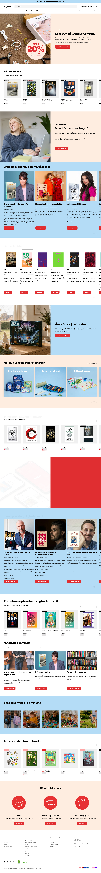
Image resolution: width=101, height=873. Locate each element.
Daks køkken (82, 630)
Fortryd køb (27, 855)
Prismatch (27, 844)
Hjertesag (6, 842)
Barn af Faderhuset (46, 99)
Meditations (82, 444)
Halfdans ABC (82, 768)
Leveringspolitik (38, 868)
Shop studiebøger (62, 148)
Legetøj (41, 10)
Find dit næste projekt (63, 46)
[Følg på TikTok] (13, 862)
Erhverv (95, 10)
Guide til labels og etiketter (30, 842)
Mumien (5, 630)
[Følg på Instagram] (7, 862)
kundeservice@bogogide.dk (82, 843)
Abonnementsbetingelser (55, 837)
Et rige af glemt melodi (65, 630)
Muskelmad (63, 99)
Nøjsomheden (26, 99)
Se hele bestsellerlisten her (27, 248)
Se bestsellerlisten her (74, 688)
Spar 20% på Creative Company (50, 1)
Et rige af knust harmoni (28, 630)
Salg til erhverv (28, 848)
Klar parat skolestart (46, 768)
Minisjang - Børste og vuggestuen (68, 768)
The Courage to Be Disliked (28, 444)
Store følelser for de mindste (29, 768)
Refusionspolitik (22, 868)
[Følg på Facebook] (4, 862)
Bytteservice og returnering (31, 846)
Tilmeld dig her (18, 823)
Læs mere (8, 292)
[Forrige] (37, 1)
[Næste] (63, 1)
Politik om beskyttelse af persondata (11, 868)
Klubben (79, 10)
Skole (32, 10)
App (91, 10)
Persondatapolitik (54, 848)
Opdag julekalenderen (63, 335)
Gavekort (85, 10)
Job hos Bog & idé (8, 846)
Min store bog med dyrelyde (9, 768)
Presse (5, 844)
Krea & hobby (21, 10)
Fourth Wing (44, 444)
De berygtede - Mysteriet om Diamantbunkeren (50, 630)
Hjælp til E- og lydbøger (30, 840)
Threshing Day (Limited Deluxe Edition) (12, 444)
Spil (37, 10)
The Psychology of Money (66, 444)
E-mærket (52, 842)
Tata (5, 99)
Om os (5, 837)
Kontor (27, 10)
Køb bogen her (9, 228)
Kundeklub (27, 853)
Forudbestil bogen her (11, 581)
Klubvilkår (52, 846)
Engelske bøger (12, 10)
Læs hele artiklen (10, 688)
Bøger (5, 10)
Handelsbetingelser (54, 844)
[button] (44, 450)
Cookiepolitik (52, 840)
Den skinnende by (83, 99)
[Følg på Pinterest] (10, 862)
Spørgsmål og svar (29, 837)
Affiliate (5, 840)
